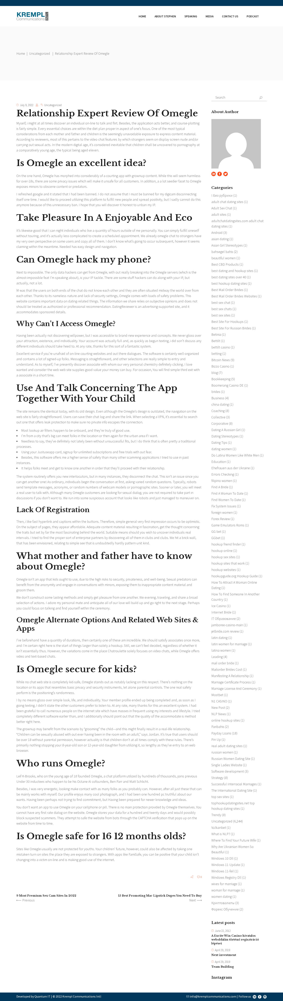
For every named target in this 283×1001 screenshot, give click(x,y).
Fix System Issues (223, 506)
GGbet (215, 538)
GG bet (216, 531)
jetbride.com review (225, 631)
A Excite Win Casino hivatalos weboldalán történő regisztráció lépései (235, 939)
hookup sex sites (223, 557)
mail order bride (222, 663)
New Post (218, 707)
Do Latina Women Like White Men (235, 455)
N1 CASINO (219, 701)
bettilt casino (220, 347)
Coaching (218, 411)
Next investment (223, 955)
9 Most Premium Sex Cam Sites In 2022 (46, 895)
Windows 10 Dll (222, 858)
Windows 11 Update (225, 865)
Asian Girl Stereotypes (227, 245)
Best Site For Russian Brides (231, 328)
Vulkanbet (218, 827)
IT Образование (223, 618)
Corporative (219, 423)
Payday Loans (221, 733)
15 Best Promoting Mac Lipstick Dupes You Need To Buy (160, 895)
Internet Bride (221, 612)
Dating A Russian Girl (226, 430)
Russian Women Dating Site (230, 758)
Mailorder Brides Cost (226, 669)
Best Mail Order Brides (227, 290)
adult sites (218, 214)
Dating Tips (219, 442)
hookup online (222, 550)
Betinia (216, 334)
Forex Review (220, 519)
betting (216, 353)
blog (214, 372)
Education (218, 461)
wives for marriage (224, 884)
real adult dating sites (227, 746)
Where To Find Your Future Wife (233, 840)
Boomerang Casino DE (227, 385)
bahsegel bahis (222, 251)
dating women (221, 449)
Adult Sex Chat (221, 208)
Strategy (217, 777)
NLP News (218, 714)
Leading (217, 656)
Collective (218, 417)
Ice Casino (218, 606)
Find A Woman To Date (227, 493)
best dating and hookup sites (232, 270)
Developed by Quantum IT (33, 996)
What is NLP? (220, 834)
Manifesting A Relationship (230, 676)
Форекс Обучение (225, 909)
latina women (221, 650)
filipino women (221, 480)
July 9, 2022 (26, 105)
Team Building (222, 966)
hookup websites (223, 569)
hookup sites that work (228, 563)
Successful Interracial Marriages (234, 784)
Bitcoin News (220, 360)
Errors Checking (222, 474)
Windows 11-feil (222, 871)
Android (217, 232)
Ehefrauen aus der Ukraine (230, 468)
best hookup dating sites (229, 283)
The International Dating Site (231, 790)
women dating (221, 896)
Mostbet (217, 695)
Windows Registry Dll (226, 877)
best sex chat (220, 302)
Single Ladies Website (226, 765)
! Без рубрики (222, 195)
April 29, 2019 (222, 950)
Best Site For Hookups (227, 321)
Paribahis (217, 726)
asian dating (220, 239)
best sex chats (221, 309)
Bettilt (215, 341)
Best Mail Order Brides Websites (234, 296)
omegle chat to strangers (175, 236)
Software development (227, 771)
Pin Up (216, 739)
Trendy (216, 815)
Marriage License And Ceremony (234, 688)
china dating (220, 404)
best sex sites (220, 315)
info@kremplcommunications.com (213, 996)
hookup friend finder (226, 544)
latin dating (219, 637)
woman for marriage (225, 890)
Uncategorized (39, 53)
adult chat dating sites (227, 202)
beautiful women (223, 258)
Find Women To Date (226, 500)
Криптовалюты (222, 903)
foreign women (222, 512)
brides (215, 391)
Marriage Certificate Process (231, 682)
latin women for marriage (229, 644)
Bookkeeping (220, 379)
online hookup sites (225, 720)
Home (20, 53)
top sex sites (220, 797)
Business (217, 398)
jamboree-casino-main (227, 625)
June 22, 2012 (223, 931)
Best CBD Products (225, 264)
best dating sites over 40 (228, 277)
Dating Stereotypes (225, 436)
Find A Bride (219, 487)
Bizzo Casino (220, 366)
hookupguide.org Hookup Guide (234, 576)
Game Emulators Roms (227, 525)
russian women (222, 752)
